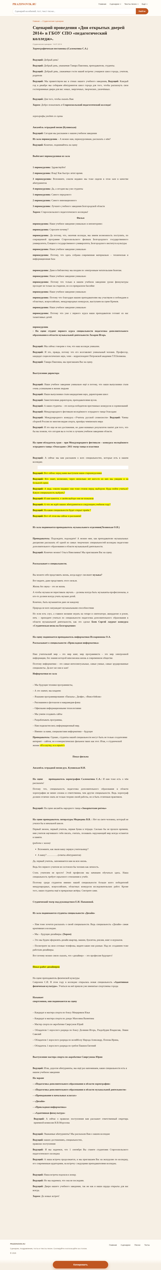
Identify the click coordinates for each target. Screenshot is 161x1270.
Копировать (80, 1264)
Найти (142, 11)
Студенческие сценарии (53, 21)
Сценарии (114, 4)
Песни (137, 1245)
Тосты (147, 1245)
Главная (102, 4)
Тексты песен (130, 4)
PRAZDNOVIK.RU (24, 4)
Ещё (144, 4)
